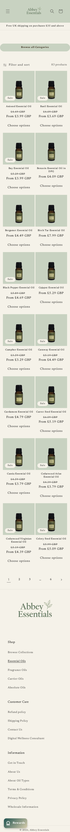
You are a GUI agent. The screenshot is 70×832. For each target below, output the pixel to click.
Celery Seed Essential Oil (51, 539)
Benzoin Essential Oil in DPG (51, 170)
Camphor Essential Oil (18, 350)
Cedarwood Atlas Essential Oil (51, 475)
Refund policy (17, 712)
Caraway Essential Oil (51, 350)
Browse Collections (20, 652)
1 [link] (9, 579)
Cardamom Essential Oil (18, 412)
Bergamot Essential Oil (18, 230)
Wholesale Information (23, 807)
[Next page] (61, 579)
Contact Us (15, 729)
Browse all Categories (35, 47)
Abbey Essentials (39, 830)
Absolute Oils (17, 687)
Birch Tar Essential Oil (51, 230)
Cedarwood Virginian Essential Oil (18, 540)
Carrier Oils (16, 679)
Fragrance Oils (17, 670)
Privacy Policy (17, 798)
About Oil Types (18, 780)
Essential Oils (17, 661)
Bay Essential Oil (19, 168)
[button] (8, 11)
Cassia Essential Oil (19, 474)
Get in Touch (16, 763)
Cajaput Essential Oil (51, 288)
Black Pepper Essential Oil (19, 288)
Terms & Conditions (21, 789)
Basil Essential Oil (51, 106)
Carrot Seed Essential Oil (51, 412)
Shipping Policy (18, 721)
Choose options (19, 125)
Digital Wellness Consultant (26, 738)
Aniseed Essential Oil (19, 106)
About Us (14, 772)
